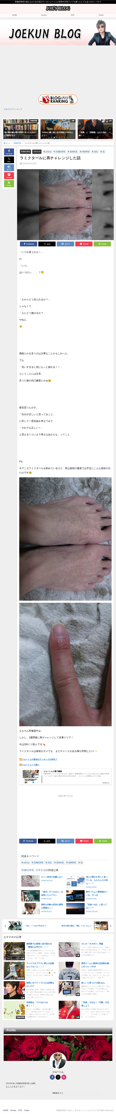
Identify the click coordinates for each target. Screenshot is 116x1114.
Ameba (43, 15)
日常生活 (37, 151)
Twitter (101, 15)
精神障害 (86, 152)
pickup (48, 152)
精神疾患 (73, 152)
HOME (14, 15)
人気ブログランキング (13, 109)
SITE (72, 15)
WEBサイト (58, 1093)
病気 (96, 152)
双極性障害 (25, 151)
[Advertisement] (58, 67)
